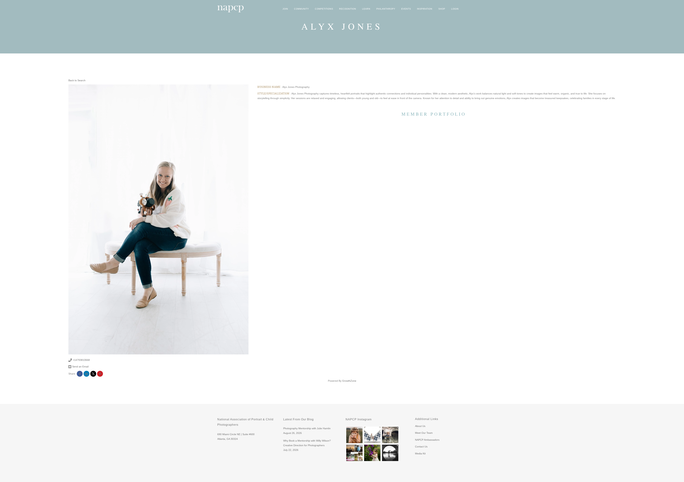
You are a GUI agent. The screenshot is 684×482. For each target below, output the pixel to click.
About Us (420, 426)
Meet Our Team (424, 432)
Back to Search (77, 80)
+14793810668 (81, 360)
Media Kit (420, 453)
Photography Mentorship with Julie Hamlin (307, 428)
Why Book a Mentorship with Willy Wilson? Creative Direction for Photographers (307, 443)
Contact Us (421, 446)
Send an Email (80, 366)
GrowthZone (349, 380)
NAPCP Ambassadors (427, 439)
